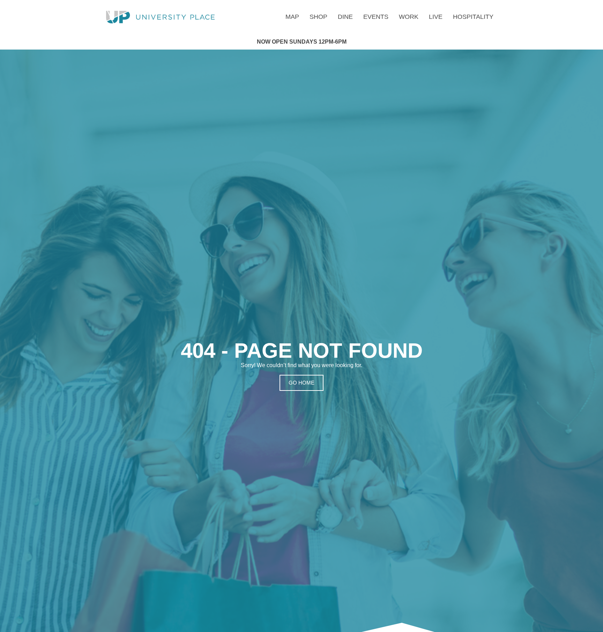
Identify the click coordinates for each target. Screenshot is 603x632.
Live (435, 16)
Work (408, 16)
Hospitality (473, 16)
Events (375, 16)
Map (292, 16)
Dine (345, 16)
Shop (318, 16)
